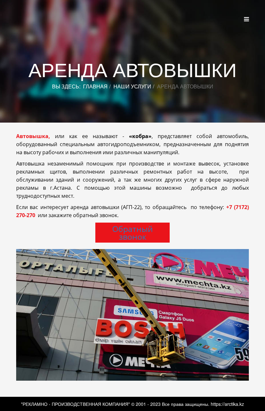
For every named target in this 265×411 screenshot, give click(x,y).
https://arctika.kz (227, 404)
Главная (95, 86)
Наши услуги (132, 86)
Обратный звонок (132, 232)
